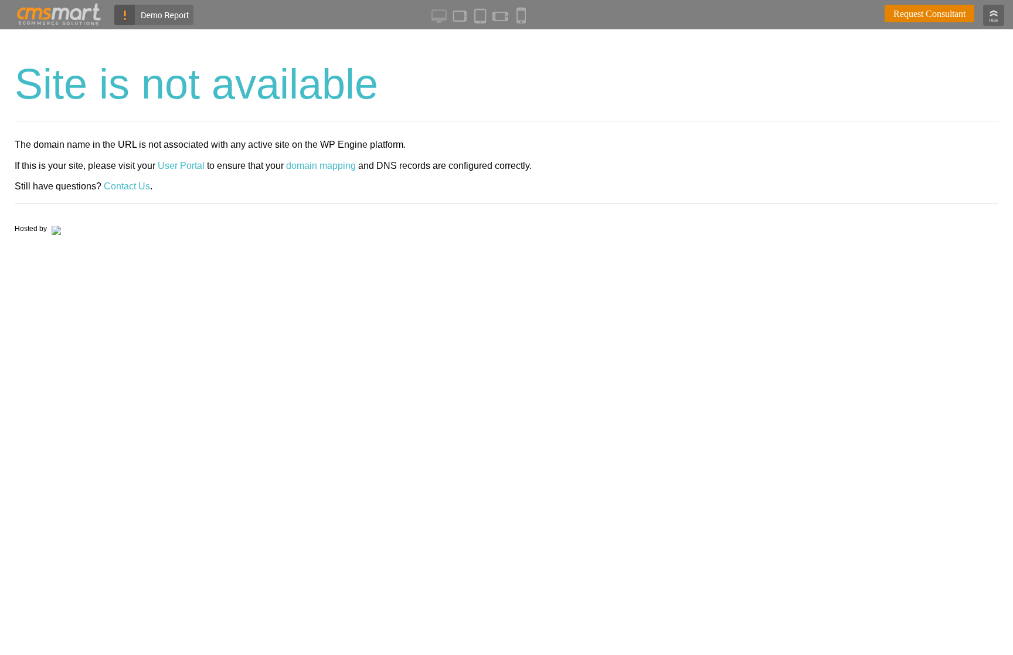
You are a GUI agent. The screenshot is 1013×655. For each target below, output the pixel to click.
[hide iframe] (993, 23)
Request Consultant (929, 14)
